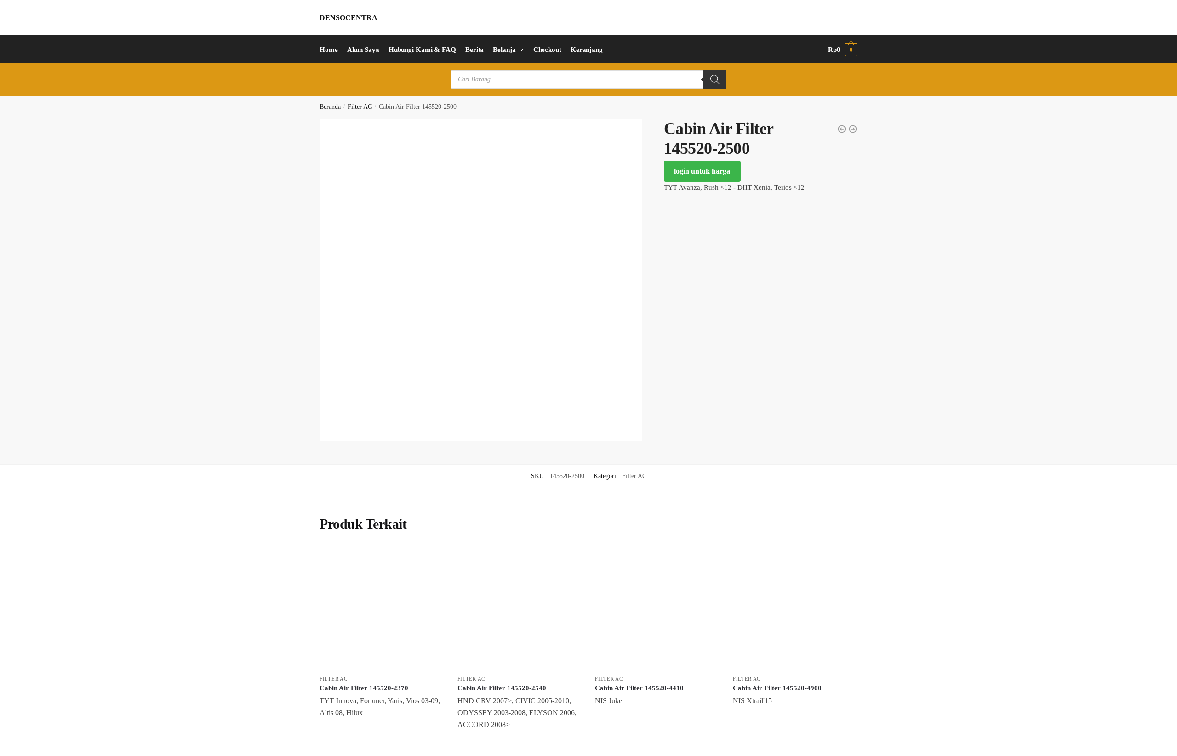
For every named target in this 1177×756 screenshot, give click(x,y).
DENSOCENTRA (348, 18)
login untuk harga (702, 171)
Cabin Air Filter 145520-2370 (364, 688)
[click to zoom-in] (481, 280)
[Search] (714, 79)
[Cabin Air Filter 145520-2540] (519, 609)
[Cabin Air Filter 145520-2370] (382, 609)
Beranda (330, 106)
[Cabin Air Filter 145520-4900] (795, 609)
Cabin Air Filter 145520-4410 (639, 688)
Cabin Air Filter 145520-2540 (501, 688)
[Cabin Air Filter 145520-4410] (657, 609)
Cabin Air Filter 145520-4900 (777, 688)
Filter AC (360, 106)
